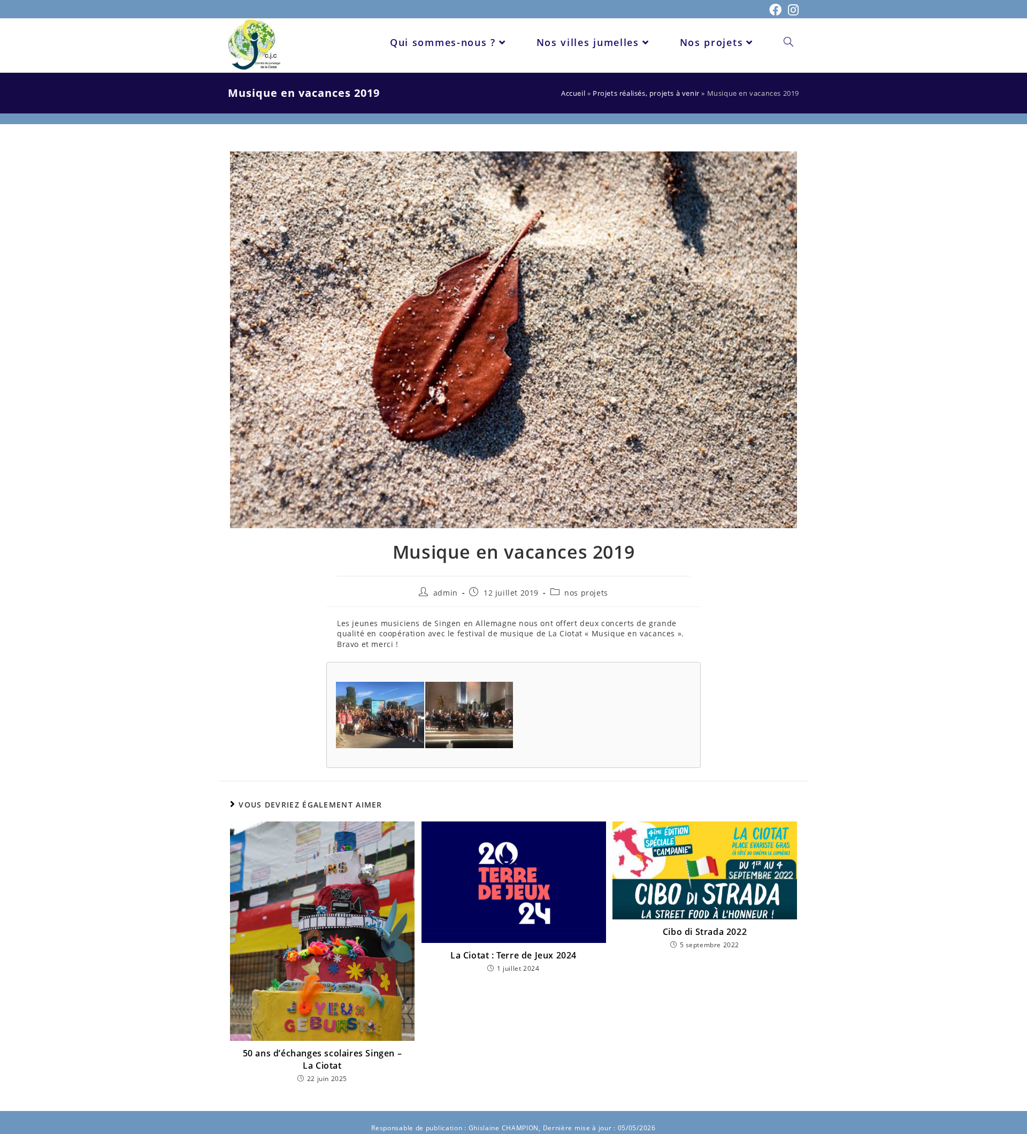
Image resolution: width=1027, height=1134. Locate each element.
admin (445, 593)
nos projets (586, 593)
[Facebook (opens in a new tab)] (775, 10)
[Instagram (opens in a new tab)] (792, 10)
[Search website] (788, 42)
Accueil (573, 93)
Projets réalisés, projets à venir (646, 93)
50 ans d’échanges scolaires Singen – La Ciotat (322, 1059)
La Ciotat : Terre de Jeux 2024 (513, 955)
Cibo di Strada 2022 (705, 932)
